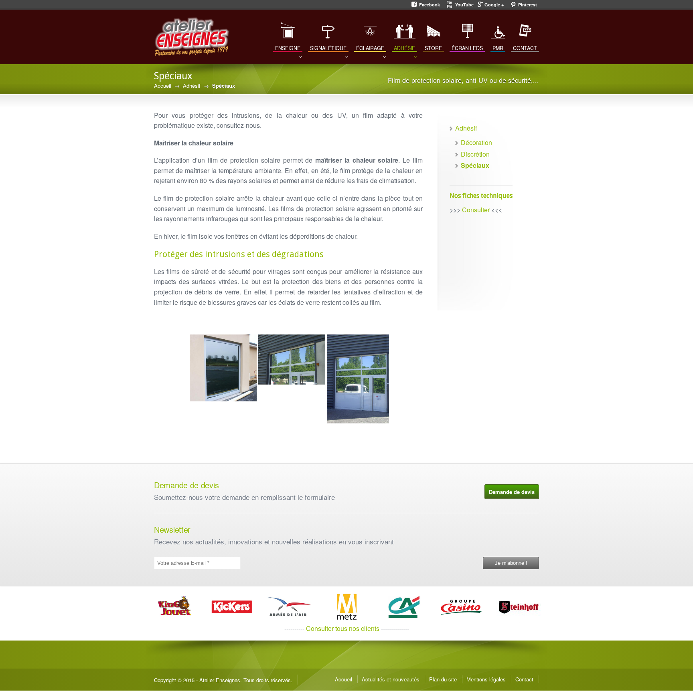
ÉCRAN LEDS (467, 48)
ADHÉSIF (404, 48)
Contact (524, 679)
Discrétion (475, 154)
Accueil (162, 85)
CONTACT (525, 48)
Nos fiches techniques (481, 195)
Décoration (476, 142)
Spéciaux (475, 165)
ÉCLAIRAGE (370, 48)
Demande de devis (512, 492)
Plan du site (443, 679)
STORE (433, 48)
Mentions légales (486, 679)
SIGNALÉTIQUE (328, 48)
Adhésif (192, 85)
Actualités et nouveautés (390, 679)
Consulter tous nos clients (342, 628)
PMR (497, 48)
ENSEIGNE (287, 48)
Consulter (476, 209)
